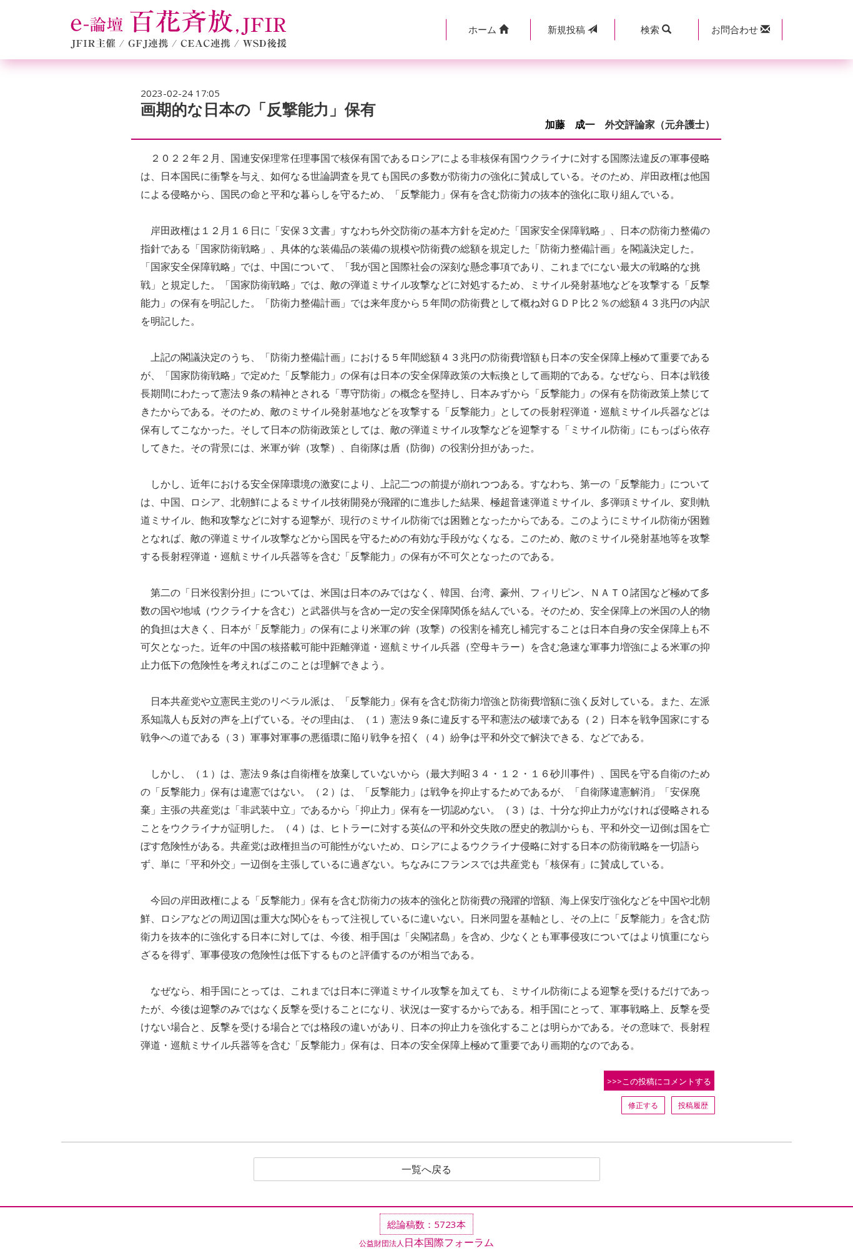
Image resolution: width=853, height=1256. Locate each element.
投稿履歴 (693, 1105)
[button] (488, 30)
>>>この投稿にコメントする (659, 1081)
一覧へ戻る (426, 1169)
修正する (643, 1105)
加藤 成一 (570, 124)
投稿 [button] (568, 29)
